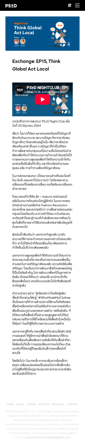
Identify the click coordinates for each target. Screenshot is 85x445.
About (20, 404)
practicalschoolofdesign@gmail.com (48, 437)
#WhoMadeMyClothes (54, 297)
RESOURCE (58, 404)
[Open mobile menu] (77, 5)
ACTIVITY (44, 404)
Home (10, 404)
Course (31, 404)
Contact (72, 404)
